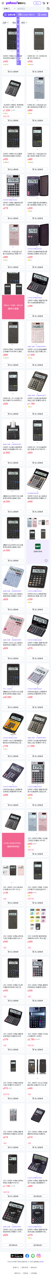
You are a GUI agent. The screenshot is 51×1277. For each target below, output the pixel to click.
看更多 (18, 62)
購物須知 (34, 1267)
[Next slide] (22, 39)
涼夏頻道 (18, 39)
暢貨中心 (18, 25)
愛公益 (18, 58)
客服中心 (16, 1267)
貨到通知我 (37, 1196)
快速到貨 (18, 29)
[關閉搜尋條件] (15, 8)
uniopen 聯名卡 (28, 14)
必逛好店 (18, 44)
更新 (41, 1261)
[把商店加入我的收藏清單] (46, 560)
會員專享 (18, 54)
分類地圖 (34, 1273)
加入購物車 (14, 71)
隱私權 (25, 1273)
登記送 (18, 20)
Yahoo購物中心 (16, 3)
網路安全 (17, 1273)
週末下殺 (18, 49)
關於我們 (25, 1267)
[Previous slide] (3, 39)
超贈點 (44, 14)
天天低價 (18, 34)
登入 (37, 3)
